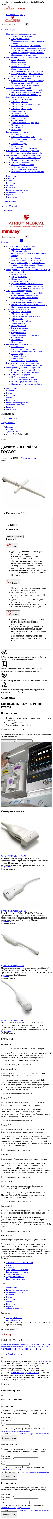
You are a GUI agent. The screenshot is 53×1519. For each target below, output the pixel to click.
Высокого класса (18, 118)
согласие (44, 1361)
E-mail (4, 1423)
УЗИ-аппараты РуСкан (21, 108)
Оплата (14, 547)
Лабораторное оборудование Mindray (27, 52)
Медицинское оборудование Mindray (22, 34)
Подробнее (6, 867)
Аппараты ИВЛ (18, 59)
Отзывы (9, 185)
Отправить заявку (9, 1438)
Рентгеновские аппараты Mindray (26, 45)
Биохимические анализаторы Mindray (27, 90)
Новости (10, 178)
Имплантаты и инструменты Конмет (27, 172)
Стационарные (17, 125)
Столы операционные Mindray (24, 83)
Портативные (17, 127)
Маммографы (17, 146)
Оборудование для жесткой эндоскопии (23, 155)
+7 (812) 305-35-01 (9, 206)
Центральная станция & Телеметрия (27, 71)
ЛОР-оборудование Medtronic (24, 167)
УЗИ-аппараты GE (19, 101)
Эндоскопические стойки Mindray (26, 158)
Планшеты (16, 129)
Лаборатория (11, 1267)
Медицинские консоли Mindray (25, 85)
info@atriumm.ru (8, 210)
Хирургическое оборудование (19, 78)
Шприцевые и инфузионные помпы (27, 73)
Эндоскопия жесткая (15, 1276)
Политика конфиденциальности (15, 1344)
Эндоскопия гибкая (14, 1274)
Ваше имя (5, 1417)
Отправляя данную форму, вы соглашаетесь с (22, 1429)
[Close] (2, 1395)
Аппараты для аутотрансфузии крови (27, 76)
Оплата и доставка (14, 197)
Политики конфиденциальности (25, 1372)
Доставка (15, 583)
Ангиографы (17, 141)
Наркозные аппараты (20, 66)
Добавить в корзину (15, 537)
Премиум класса (18, 113)
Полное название (28, 458)
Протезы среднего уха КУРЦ (24, 169)
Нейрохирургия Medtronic (22, 165)
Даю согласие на (27, 1433)
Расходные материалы (16, 1279)
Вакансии (10, 183)
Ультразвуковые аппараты (17, 97)
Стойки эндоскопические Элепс (25, 160)
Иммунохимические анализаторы (26, 94)
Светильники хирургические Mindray (27, 80)
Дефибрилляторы (19, 64)
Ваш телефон (7, 1420)
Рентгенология (17, 134)
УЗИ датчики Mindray (20, 38)
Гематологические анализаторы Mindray (29, 92)
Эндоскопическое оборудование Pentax (28, 153)
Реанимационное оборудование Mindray (29, 48)
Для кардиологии (19, 111)
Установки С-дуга (19, 143)
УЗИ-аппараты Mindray (21, 36)
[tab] (26, 697)
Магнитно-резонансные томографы (27, 139)
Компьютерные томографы (23, 136)
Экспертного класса (20, 115)
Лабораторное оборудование (18, 87)
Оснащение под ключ (15, 192)
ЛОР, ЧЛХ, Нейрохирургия (18, 162)
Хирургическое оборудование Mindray (28, 50)
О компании (11, 176)
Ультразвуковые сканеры (17, 1269)
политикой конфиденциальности (15, 1431)
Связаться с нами (8, 201)
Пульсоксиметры (18, 62)
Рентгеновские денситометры (24, 148)
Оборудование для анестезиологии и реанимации (28, 57)
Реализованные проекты (17, 190)
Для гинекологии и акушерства (25, 122)
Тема (3, 1426)
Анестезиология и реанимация (19, 1262)
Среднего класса (18, 120)
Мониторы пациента (20, 69)
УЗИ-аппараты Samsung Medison (25, 104)
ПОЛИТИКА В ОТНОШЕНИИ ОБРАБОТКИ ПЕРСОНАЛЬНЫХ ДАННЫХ (25, 1348)
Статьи (9, 181)
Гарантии (10, 195)
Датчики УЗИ (17, 106)
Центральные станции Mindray (24, 55)
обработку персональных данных (34, 1433)
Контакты (10, 188)
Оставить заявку (8, 741)
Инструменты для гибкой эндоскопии (22, 151)
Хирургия (10, 1265)
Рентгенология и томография (19, 132)
